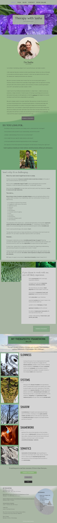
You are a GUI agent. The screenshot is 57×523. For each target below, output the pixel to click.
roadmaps (34, 95)
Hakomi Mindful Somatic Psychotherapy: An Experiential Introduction (18, 499)
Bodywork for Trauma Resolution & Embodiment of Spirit (16, 494)
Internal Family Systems (8, 503)
